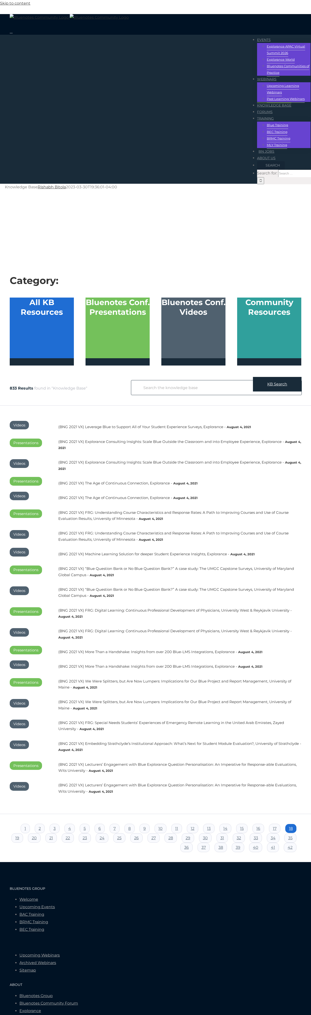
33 (256, 838)
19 (17, 838)
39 (238, 847)
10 (160, 828)
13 (209, 828)
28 (170, 838)
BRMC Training (33, 922)
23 (85, 838)
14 (225, 828)
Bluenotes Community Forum (48, 1003)
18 (291, 828)
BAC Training (31, 914)
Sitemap (27, 970)
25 (119, 838)
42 (290, 847)
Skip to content (15, 3)
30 (205, 838)
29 (188, 838)
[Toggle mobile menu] (11, 31)
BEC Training (31, 929)
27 (153, 838)
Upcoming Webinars (39, 955)
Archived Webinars (37, 962)
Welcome (28, 899)
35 (290, 838)
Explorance (30, 1010)
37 (203, 847)
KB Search (277, 384)
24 (102, 838)
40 (255, 847)
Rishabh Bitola (52, 187)
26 (136, 838)
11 (176, 828)
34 (273, 838)
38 (220, 847)
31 (222, 838)
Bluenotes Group (36, 995)
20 (34, 838)
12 (192, 828)
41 (273, 847)
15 (242, 828)
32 (239, 838)
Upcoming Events (37, 907)
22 (68, 838)
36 (186, 847)
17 (274, 828)
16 (258, 828)
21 (51, 838)
